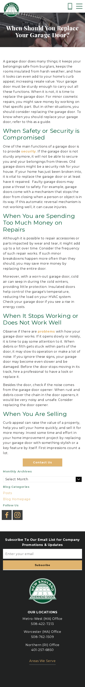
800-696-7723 (71, 6)
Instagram (18, 511)
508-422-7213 (42, 624)
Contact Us (42, 462)
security (28, 151)
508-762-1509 (42, 637)
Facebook (7, 511)
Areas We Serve (42, 661)
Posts (7, 493)
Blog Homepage (17, 499)
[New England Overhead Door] (11, 9)
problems (47, 331)
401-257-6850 (42, 650)
